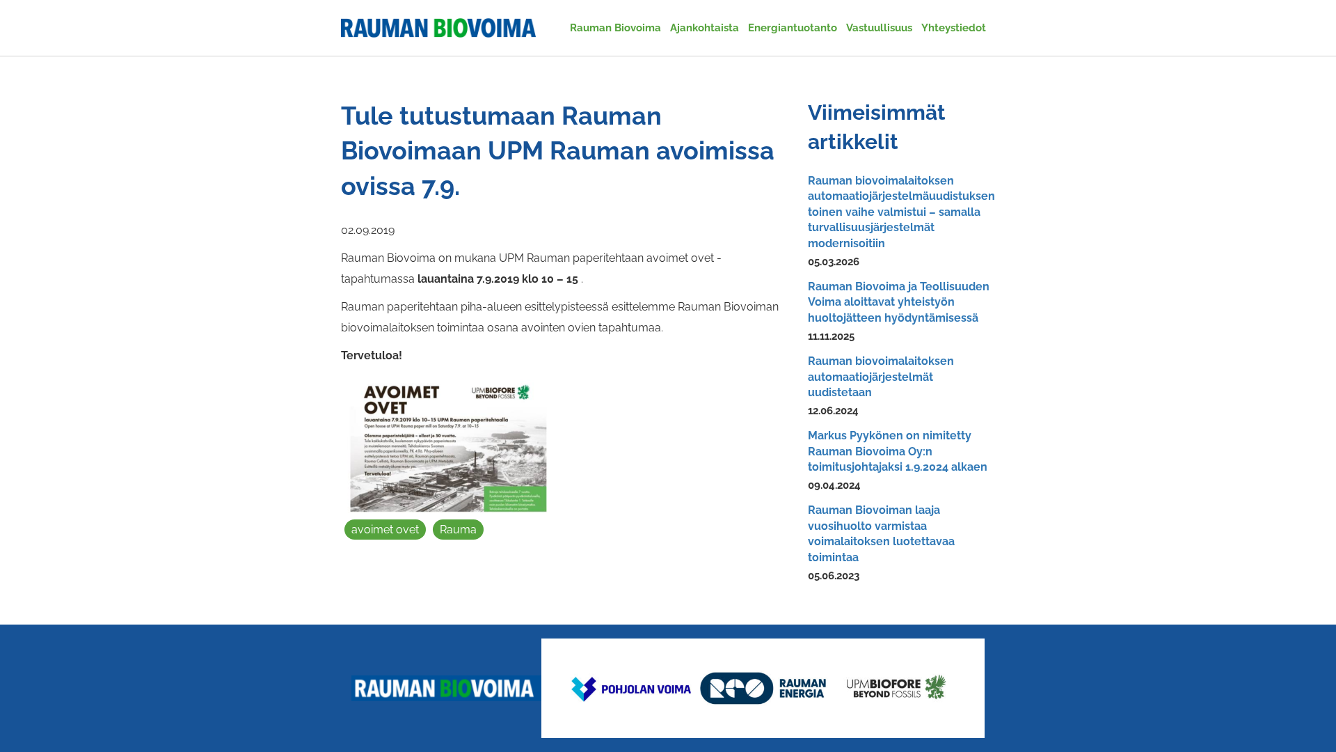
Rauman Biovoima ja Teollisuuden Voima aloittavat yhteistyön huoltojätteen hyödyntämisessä (898, 302)
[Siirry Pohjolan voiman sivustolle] (630, 688)
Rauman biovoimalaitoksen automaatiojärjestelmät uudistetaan (881, 376)
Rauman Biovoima (615, 28)
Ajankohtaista (704, 28)
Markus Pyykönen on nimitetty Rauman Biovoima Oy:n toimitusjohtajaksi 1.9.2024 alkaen (897, 451)
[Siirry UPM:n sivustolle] (895, 688)
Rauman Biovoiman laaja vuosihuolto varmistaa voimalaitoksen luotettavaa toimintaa (881, 533)
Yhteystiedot (953, 28)
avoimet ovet (385, 529)
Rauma (458, 529)
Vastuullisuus (879, 28)
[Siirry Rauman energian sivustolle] (763, 688)
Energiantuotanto (792, 28)
